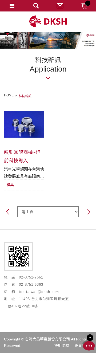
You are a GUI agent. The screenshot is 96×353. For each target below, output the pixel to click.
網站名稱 (48, 21)
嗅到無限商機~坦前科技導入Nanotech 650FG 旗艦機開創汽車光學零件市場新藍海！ (23, 156)
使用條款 (61, 345)
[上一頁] (7, 212)
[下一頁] (88, 212)
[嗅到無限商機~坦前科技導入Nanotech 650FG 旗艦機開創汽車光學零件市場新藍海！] (24, 124)
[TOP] (90, 337)
